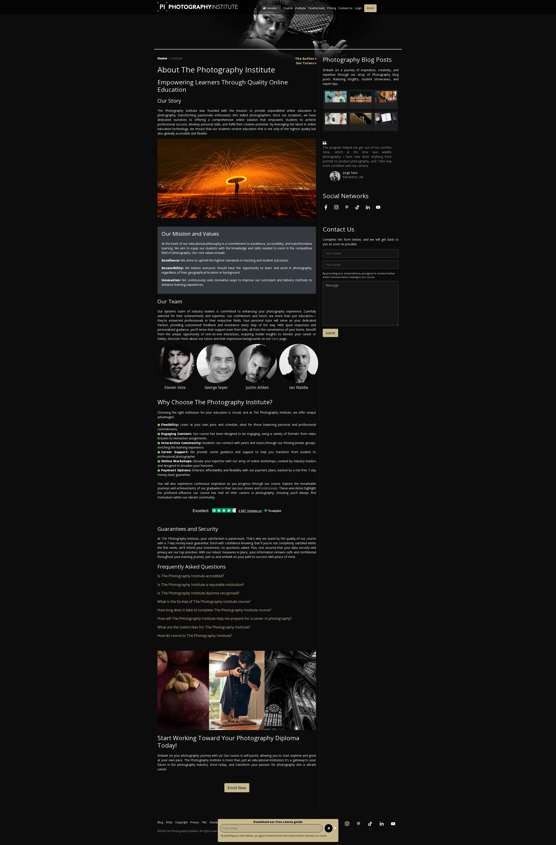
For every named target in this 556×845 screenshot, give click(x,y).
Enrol (370, 8)
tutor (275, 339)
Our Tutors (305, 63)
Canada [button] (271, 8)
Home (162, 58)
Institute (300, 8)
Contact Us (345, 8)
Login (358, 8)
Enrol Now (237, 787)
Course (288, 8)
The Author (304, 58)
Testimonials (316, 8)
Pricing (331, 8)
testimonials (269, 488)
